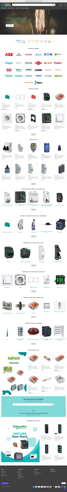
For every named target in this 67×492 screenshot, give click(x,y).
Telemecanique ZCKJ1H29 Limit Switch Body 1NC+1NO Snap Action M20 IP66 (46, 156)
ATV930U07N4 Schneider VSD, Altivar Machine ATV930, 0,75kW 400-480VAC (59, 458)
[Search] (54, 5)
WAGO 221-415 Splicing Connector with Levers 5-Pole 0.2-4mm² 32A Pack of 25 (59, 367)
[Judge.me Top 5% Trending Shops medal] (45, 41)
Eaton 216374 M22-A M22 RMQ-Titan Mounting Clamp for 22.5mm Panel (33, 127)
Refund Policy (20, 475)
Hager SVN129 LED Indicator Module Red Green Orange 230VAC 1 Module (20, 178)
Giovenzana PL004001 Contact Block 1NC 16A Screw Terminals (32, 106)
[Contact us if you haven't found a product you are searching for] (33, 412)
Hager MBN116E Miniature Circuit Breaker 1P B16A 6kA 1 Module (46, 178)
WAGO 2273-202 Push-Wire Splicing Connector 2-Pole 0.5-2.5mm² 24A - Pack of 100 (59, 388)
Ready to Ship (4, 8)
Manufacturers (11, 8)
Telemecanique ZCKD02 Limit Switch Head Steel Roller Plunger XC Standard (59, 156)
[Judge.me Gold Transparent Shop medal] (33, 41)
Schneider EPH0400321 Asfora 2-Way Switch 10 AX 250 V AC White (59, 127)
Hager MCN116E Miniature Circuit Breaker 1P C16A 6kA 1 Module (33, 178)
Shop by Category (25, 8)
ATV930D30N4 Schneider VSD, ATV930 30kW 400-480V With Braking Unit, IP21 (59, 438)
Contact (18, 8)
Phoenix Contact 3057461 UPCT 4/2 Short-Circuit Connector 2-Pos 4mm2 (19, 156)
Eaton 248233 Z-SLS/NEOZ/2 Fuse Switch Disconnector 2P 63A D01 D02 (7, 156)
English (63, 483)
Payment (19, 472)
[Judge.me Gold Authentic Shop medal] (29, 41)
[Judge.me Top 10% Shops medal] (49, 41)
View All (33, 134)
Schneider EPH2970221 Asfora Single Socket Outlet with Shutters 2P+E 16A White (20, 127)
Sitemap (19, 478)
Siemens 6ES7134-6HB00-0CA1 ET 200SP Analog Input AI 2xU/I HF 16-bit (59, 178)
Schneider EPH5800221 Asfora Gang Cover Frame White (19, 106)
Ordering (19, 471)
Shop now (9, 25)
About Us (35, 471)
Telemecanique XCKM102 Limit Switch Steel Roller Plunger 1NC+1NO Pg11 (6, 178)
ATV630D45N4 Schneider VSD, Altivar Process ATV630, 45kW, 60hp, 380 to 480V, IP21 (46, 438)
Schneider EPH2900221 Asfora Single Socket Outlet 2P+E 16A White (7, 127)
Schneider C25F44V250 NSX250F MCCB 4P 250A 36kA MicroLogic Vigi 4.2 (45, 127)
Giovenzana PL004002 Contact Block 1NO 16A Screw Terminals (6, 106)
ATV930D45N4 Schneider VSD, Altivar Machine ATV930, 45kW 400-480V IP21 (46, 458)
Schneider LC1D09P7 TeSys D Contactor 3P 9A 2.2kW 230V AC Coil (46, 106)
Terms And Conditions (37, 472)
